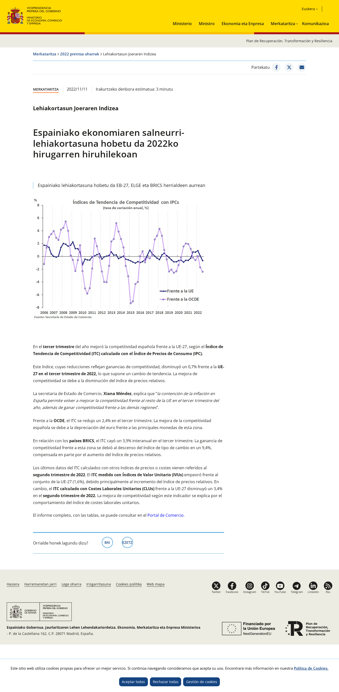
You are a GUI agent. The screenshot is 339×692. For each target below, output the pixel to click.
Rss (328, 592)
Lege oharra (71, 584)
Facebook (232, 592)
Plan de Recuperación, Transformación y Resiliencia (289, 40)
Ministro (207, 23)
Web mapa (156, 584)
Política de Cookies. (311, 668)
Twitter (216, 592)
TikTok (265, 592)
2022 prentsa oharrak (79, 53)
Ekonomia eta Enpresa (243, 23)
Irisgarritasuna (98, 584)
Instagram (249, 592)
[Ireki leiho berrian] (276, 67)
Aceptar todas (133, 681)
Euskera (308, 8)
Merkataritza (283, 23)
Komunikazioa (315, 23)
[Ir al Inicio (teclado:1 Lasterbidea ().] (35, 15)
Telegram (297, 592)
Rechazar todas (165, 681)
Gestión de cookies (201, 681)
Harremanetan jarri (40, 584)
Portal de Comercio (165, 515)
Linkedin (313, 592)
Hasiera (13, 584)
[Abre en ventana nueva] (247, 628)
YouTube (280, 592)
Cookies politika (129, 584)
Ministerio (182, 23)
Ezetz (127, 542)
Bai (108, 542)
